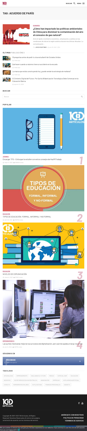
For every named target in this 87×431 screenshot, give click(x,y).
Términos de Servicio (74, 421)
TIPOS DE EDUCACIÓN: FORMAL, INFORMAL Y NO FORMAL (27, 217)
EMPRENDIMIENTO (22, 376)
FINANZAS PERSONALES (52, 384)
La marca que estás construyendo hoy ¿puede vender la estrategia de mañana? (41, 71)
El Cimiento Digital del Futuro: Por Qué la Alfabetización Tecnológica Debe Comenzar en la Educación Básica (45, 80)
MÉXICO (51, 376)
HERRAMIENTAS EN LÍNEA (21, 384)
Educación (6, 214)
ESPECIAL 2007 (62, 376)
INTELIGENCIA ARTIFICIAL (71, 380)
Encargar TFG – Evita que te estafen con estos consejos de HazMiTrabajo (32, 159)
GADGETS (67, 384)
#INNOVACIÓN (45, 380)
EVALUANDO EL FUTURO (38, 376)
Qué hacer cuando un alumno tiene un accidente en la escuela (34, 64)
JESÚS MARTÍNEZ (41, 47)
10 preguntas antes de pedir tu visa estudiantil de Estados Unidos (36, 57)
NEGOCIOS (7, 380)
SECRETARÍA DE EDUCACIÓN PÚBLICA (25, 380)
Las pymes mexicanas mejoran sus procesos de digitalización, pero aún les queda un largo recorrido (43, 344)
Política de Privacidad (73, 418)
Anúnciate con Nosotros (72, 415)
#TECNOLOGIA (8, 376)
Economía (36, 25)
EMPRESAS (56, 380)
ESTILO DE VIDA (37, 384)
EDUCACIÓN (74, 376)
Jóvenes (6, 156)
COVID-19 (7, 384)
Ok (19, 430)
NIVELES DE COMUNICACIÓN (15, 274)
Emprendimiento (8, 341)
